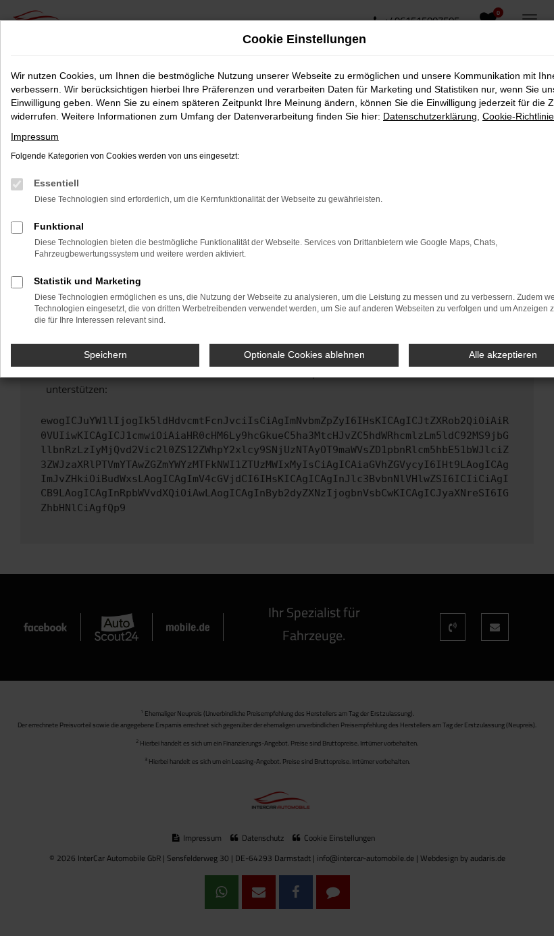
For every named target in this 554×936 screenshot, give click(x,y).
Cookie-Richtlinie (518, 116)
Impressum (35, 136)
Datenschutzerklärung (430, 116)
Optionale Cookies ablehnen (304, 354)
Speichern (105, 354)
